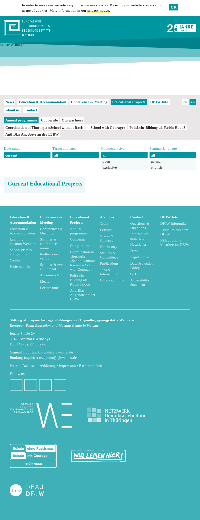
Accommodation (52, 275)
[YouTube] (45, 385)
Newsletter (138, 244)
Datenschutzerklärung (39, 366)
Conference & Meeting (89, 102)
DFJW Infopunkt (173, 223)
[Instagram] (30, 385)
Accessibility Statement (140, 282)
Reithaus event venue (51, 256)
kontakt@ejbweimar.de (55, 352)
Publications (109, 263)
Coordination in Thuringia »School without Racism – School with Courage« (65, 128)
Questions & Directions (139, 226)
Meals (44, 281)
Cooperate (49, 120)
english (156, 167)
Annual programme (21, 120)
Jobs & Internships (108, 272)
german (156, 161)
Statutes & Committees (109, 255)
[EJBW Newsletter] (60, 385)
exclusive (109, 167)
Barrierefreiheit (90, 366)
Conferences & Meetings (51, 231)
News (9, 102)
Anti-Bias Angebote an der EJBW (32, 134)
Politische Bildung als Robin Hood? (157, 128)
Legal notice (139, 257)
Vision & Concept (107, 238)
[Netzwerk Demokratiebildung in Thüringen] (116, 415)
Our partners (72, 120)
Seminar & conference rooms (48, 243)
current (11, 155)
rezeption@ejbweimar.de (58, 358)
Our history (108, 247)
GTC (134, 274)
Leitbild (106, 230)
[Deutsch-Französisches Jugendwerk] (32, 490)
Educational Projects (128, 102)
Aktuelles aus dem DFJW (174, 232)
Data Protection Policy (142, 265)
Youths (15, 260)
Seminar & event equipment (53, 267)
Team (104, 223)
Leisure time (49, 288)
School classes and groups (21, 252)
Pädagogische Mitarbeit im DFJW (174, 242)
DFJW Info (159, 102)
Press (134, 251)
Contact (30, 110)
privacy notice (98, 10)
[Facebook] (16, 385)
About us (12, 110)
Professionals (20, 267)
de (185, 102)
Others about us (112, 280)
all (56, 155)
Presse (14, 366)
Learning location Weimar (22, 241)
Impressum (67, 366)
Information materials (139, 236)
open (106, 161)
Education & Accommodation (42, 102)
